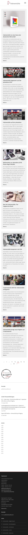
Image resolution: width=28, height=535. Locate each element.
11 (12, 361)
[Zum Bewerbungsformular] (6, 378)
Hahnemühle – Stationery (8, 533)
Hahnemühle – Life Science (8, 527)
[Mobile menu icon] (25, 3)
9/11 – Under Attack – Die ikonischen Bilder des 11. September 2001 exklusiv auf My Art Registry (13, 400)
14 (21, 361)
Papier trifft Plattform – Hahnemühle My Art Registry (12, 413)
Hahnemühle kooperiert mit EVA (12, 249)
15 (24, 361)
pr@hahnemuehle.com (6, 389)
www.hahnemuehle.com (6, 490)
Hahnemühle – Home (7, 530)
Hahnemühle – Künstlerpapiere (9, 524)
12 (15, 361)
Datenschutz (3, 508)
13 (18, 361)
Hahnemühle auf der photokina (12, 122)
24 (13, 363)
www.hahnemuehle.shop (9, 491)
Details (4, 60)
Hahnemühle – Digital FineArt (9, 521)
